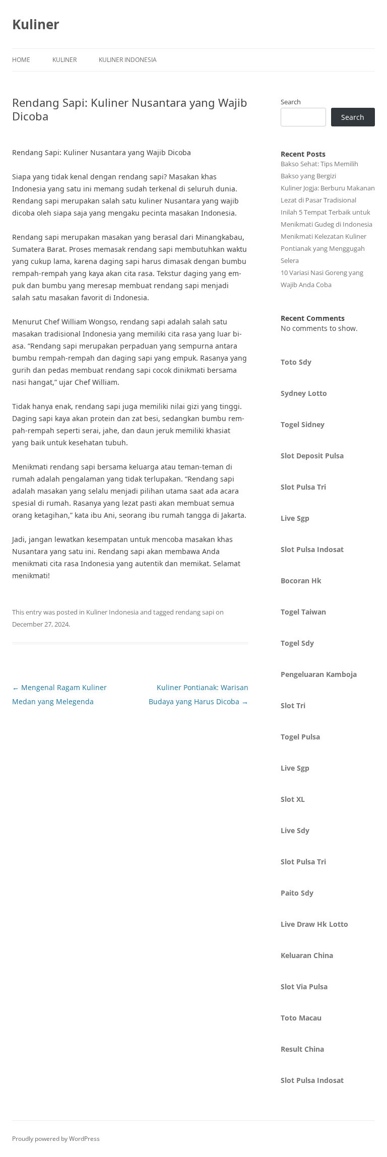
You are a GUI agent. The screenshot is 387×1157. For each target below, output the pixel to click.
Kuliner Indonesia (128, 59)
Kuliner (35, 24)
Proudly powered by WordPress (56, 1138)
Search (291, 101)
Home (21, 59)
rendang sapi (194, 612)
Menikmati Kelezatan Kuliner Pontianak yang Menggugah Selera (323, 248)
